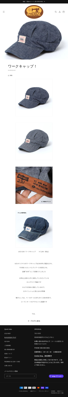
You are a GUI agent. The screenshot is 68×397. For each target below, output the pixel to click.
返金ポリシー (33, 391)
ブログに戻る (35, 321)
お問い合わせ (8, 365)
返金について (8, 353)
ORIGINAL (25, 391)
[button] (4, 12)
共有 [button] (11, 75)
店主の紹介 (7, 333)
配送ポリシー (8, 357)
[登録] (34, 376)
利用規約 (53, 391)
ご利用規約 (7, 345)
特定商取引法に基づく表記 (12, 361)
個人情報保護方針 (9, 349)
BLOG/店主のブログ (10, 337)
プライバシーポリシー (44, 391)
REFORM (7, 341)
